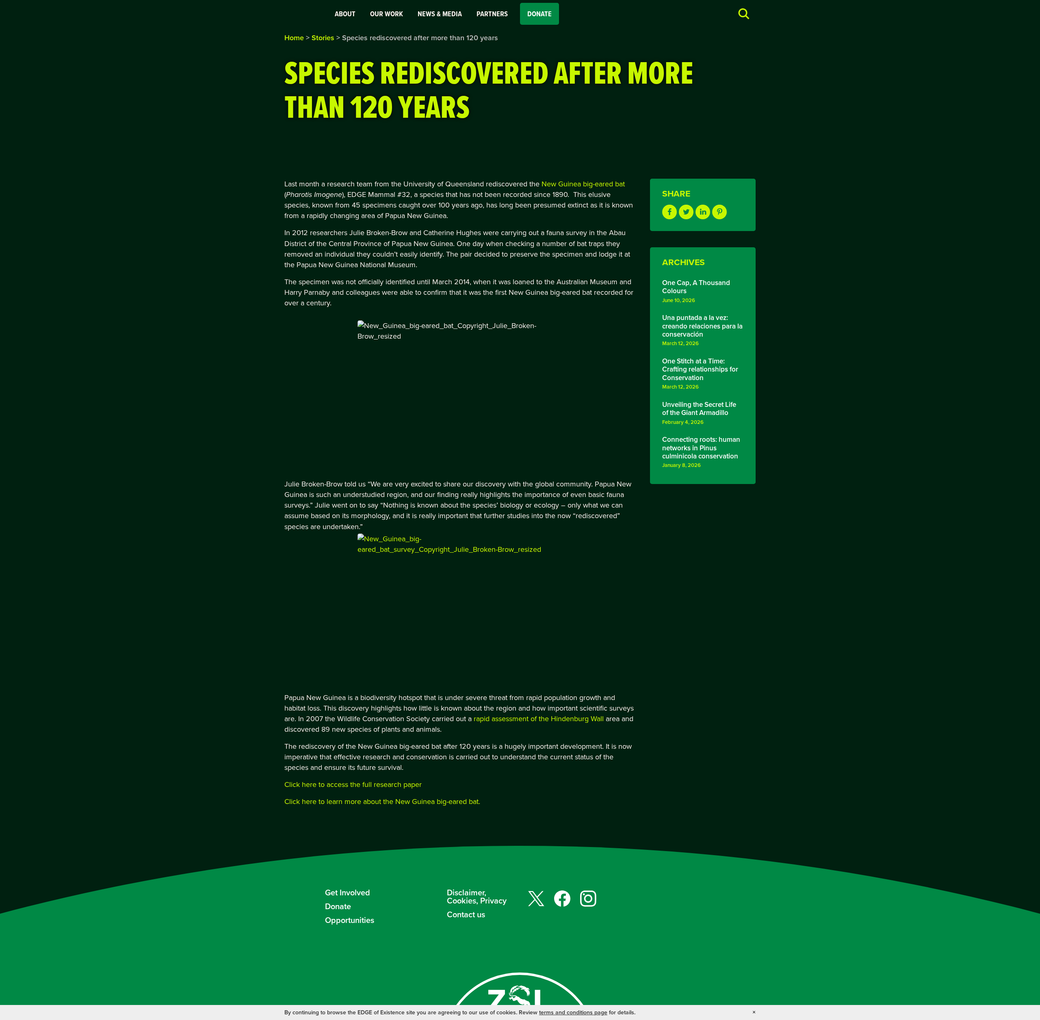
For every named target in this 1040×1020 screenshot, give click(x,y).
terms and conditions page (573, 1012)
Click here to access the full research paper (353, 784)
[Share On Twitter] (686, 212)
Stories (323, 37)
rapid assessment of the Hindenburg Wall (539, 718)
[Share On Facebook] (669, 212)
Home (294, 37)
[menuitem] (345, 14)
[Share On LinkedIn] (703, 212)
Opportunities (349, 920)
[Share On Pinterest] (719, 212)
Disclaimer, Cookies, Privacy (477, 896)
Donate (539, 14)
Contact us (466, 914)
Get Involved (347, 892)
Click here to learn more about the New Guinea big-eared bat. (382, 801)
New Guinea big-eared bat (583, 184)
